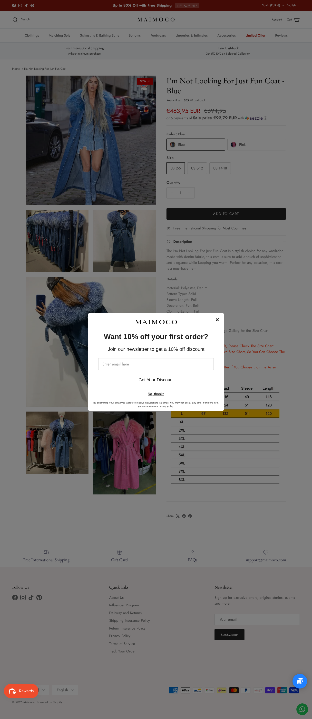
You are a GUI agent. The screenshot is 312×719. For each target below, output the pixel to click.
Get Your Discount (156, 379)
